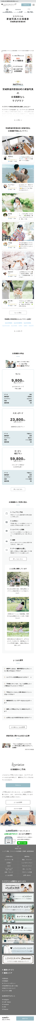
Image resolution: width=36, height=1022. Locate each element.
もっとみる (17, 331)
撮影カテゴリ (9, 970)
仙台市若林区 (27, 323)
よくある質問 (18, 802)
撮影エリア (8, 973)
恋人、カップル (27, 869)
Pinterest (5, 1009)
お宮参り (9, 862)
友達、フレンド (9, 872)
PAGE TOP (18, 848)
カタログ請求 (18, 808)
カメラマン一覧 (9, 859)
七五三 (9, 866)
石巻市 (20, 325)
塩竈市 (25, 325)
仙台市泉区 (14, 325)
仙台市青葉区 (8, 323)
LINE (4, 1007)
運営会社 (5, 978)
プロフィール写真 (27, 872)
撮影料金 (27, 856)
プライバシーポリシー (9, 983)
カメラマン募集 (7, 990)
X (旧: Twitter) (7, 1002)
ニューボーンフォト (27, 862)
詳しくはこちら (18, 489)
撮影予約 (25, 1018)
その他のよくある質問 (18, 727)
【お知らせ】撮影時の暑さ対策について (9, 1)
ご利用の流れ (9, 856)
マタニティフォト (27, 866)
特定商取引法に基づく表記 (10, 986)
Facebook (6, 1004)
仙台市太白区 (6, 325)
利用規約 (5, 981)
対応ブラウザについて (9, 988)
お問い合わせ (27, 875)
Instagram (6, 999)
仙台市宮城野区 (18, 323)
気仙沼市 (31, 325)
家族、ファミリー (27, 859)
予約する (26, 4)
